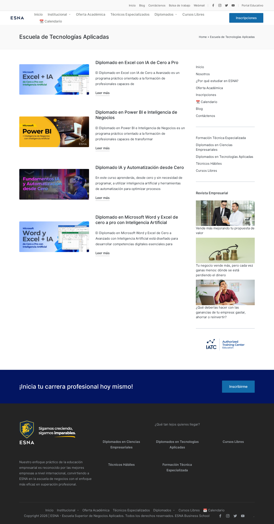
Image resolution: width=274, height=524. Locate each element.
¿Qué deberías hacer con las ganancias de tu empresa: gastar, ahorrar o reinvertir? (221, 312)
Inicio (200, 67)
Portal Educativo (252, 5)
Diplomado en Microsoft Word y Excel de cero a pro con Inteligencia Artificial (136, 220)
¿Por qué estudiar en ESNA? (217, 81)
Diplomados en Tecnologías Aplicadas (224, 157)
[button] (246, 18)
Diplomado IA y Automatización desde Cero (139, 167)
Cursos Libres (206, 171)
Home (203, 37)
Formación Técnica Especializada (221, 138)
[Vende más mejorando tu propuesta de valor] (225, 213)
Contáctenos (205, 116)
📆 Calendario (206, 102)
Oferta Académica (209, 88)
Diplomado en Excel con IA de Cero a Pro (136, 62)
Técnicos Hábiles (209, 163)
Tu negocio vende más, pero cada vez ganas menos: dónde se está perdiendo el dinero (224, 270)
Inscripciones (206, 95)
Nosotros (203, 74)
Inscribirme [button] (238, 386)
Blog (199, 109)
